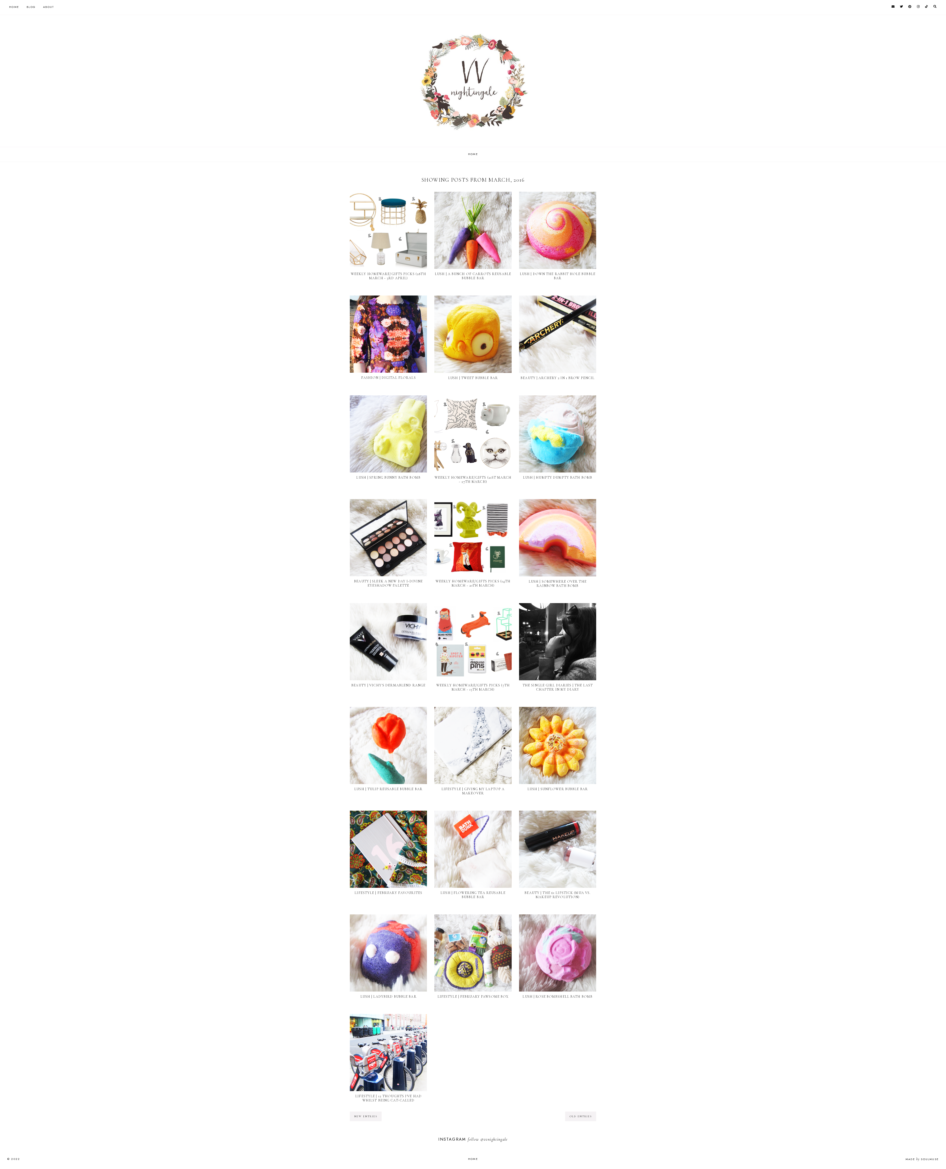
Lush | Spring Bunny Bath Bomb (388, 477)
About (48, 7)
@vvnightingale (494, 1139)
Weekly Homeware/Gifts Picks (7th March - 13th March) (473, 687)
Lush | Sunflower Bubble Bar (557, 789)
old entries (581, 1116)
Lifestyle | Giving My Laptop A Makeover (473, 791)
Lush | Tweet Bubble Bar (473, 378)
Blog (31, 7)
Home (14, 7)
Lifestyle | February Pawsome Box (473, 997)
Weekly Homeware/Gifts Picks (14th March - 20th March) (473, 583)
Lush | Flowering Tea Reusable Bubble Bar (472, 895)
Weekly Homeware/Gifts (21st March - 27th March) (473, 479)
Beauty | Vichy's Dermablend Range (388, 685)
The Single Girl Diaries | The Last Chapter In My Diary (558, 687)
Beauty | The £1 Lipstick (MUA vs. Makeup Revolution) (557, 895)
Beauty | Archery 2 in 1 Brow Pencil (557, 378)
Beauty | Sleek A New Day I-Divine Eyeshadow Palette (388, 583)
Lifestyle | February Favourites (388, 893)
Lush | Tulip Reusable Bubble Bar (388, 789)
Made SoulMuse (922, 1159)
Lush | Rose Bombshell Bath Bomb (557, 997)
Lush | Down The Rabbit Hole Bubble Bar (557, 276)
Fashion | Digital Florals (388, 378)
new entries (365, 1116)
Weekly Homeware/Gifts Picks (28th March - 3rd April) (388, 276)
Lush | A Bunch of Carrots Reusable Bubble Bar (473, 276)
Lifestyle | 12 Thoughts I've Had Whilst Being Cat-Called (388, 1098)
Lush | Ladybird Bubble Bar (388, 997)
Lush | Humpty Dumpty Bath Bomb (557, 477)
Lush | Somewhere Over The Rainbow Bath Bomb (558, 583)
